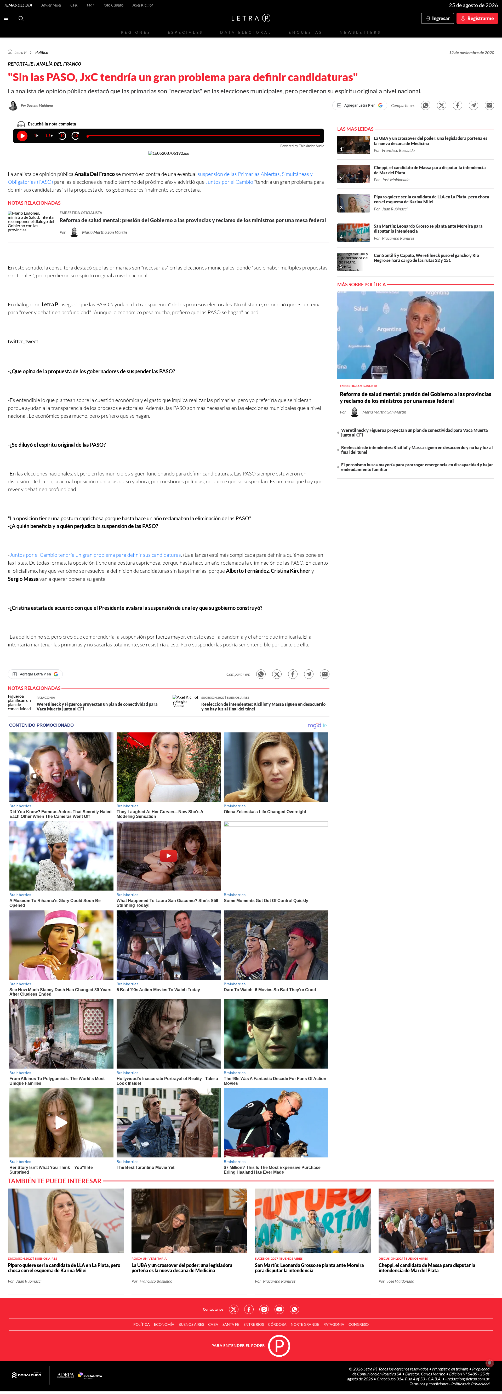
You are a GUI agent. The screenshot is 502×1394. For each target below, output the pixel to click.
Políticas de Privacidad (470, 1383)
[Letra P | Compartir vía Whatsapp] (425, 105)
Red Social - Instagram (264, 1309)
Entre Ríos (253, 1324)
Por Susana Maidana (37, 105)
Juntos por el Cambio (229, 182)
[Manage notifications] (490, 1363)
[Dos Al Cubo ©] (26, 1375)
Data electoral (246, 32)
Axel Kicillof (143, 4)
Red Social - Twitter (233, 1309)
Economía (164, 1324)
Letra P (20, 52)
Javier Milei (51, 4)
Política (41, 52)
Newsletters (360, 32)
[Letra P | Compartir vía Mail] (489, 105)
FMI (90, 4)
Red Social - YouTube (279, 1309)
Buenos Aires (191, 1324)
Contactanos (213, 1309)
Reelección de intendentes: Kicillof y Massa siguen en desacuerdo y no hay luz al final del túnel (417, 450)
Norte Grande (305, 1324)
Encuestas (306, 32)
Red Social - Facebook (248, 1309)
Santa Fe (231, 1324)
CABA (213, 1324)
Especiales (185, 32)
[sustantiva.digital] (90, 1375)
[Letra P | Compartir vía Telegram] (473, 105)
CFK (74, 4)
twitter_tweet (23, 341)
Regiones (136, 32)
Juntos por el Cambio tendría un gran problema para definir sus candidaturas (95, 555)
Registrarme (480, 18)
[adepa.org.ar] (65, 1375)
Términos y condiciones (429, 1383)
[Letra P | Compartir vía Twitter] (441, 105)
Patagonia (333, 1324)
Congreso (359, 1324)
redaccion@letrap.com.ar (468, 1378)
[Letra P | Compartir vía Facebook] (457, 105)
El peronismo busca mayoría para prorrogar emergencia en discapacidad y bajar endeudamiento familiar (417, 467)
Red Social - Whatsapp (294, 1309)
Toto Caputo (113, 4)
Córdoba (277, 1324)
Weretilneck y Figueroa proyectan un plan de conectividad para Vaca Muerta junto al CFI (414, 432)
